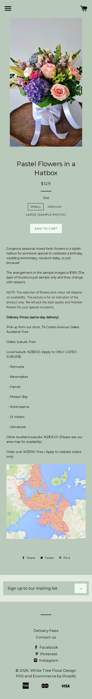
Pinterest (48, 654)
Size (46, 198)
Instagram (48, 660)
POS (20, 676)
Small (35, 206)
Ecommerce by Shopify (54, 676)
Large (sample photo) (46, 214)
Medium (54, 206)
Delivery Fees (46, 630)
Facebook (48, 647)
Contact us (46, 637)
